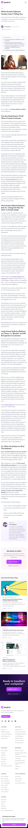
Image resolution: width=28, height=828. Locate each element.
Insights (16, 768)
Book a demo (13, 562)
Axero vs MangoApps (5, 783)
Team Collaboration (19, 736)
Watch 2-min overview (13, 565)
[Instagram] (9, 721)
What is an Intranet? (19, 750)
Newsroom (3, 801)
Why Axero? (3, 808)
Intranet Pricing (4, 738)
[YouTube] (15, 721)
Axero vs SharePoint (5, 780)
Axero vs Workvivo (5, 789)
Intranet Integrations (5, 736)
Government (3, 763)
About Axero (3, 799)
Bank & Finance (4, 750)
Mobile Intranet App (5, 731)
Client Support (18, 780)
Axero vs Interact (4, 791)
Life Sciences (3, 759)
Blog (2, 8)
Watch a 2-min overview (13, 694)
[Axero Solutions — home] (6, 2)
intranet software (11, 179)
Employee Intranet (19, 729)
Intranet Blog (17, 758)
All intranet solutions (19, 742)
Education (3, 752)
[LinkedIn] (12, 721)
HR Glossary (17, 766)
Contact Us (3, 806)
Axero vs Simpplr (4, 778)
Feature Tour (3, 729)
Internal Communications (20, 731)
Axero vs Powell (4, 785)
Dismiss (14, 824)
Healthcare (3, 755)
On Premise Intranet (19, 740)
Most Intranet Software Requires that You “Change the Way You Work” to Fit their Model (14, 43)
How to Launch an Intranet (20, 756)
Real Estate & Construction (6, 765)
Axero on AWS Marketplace (7, 810)
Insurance (3, 757)
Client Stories (18, 776)
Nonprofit (3, 761)
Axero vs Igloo (4, 787)
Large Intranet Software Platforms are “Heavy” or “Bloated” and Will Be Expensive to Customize (14, 47)
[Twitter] (2, 721)
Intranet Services (18, 778)
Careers (2, 804)
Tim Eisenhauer (13, 524)
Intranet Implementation (20, 783)
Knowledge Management (20, 734)
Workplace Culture (19, 738)
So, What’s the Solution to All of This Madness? (15, 50)
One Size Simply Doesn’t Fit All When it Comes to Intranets (14, 40)
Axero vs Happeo (4, 776)
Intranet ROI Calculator (20, 760)
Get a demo (5, 716)
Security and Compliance (6, 734)
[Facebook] (5, 721)
